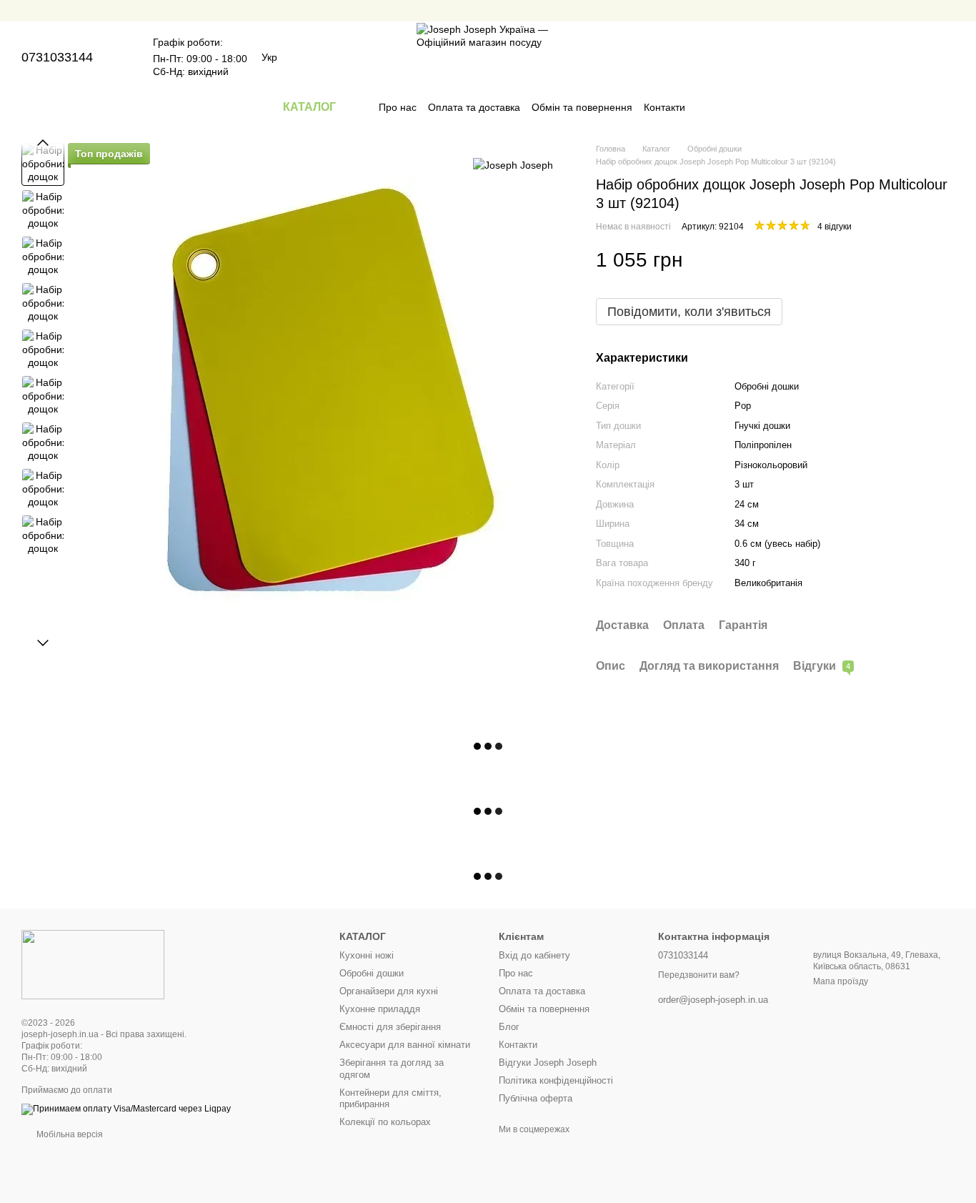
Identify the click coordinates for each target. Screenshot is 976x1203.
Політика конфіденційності (556, 1080)
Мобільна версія (68, 1134)
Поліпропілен (763, 445)
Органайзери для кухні (388, 991)
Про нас (398, 107)
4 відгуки (834, 227)
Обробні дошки (371, 973)
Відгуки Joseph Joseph (548, 1062)
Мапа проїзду (840, 981)
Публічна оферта (535, 1098)
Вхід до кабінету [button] (534, 955)
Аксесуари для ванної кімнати (404, 1044)
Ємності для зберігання (390, 1026)
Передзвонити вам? (699, 975)
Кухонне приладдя (379, 1009)
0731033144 (57, 57)
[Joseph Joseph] (513, 164)
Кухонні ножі (366, 955)
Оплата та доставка (474, 107)
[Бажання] (906, 57)
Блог (509, 1026)
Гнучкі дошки (762, 425)
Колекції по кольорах (385, 1122)
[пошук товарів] (710, 107)
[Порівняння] (868, 57)
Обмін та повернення (582, 107)
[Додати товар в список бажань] (947, 260)
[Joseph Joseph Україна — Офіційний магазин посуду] (92, 964)
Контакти (664, 107)
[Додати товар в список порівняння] (919, 260)
